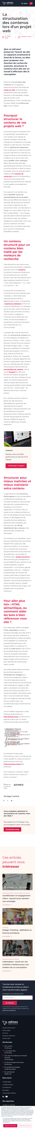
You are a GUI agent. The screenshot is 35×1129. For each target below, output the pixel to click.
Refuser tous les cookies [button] (25, 1125)
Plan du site (5, 1033)
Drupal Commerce (23, 557)
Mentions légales (6, 1030)
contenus (21, 270)
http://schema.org (11, 717)
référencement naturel (12, 764)
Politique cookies (6, 1038)
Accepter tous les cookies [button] (10, 1125)
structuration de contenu (13, 369)
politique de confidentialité (7, 1116)
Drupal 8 (12, 372)
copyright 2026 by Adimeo (8, 1027)
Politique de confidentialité (8, 1035)
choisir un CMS (9, 90)
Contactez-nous (31, 3)
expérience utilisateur (13, 304)
